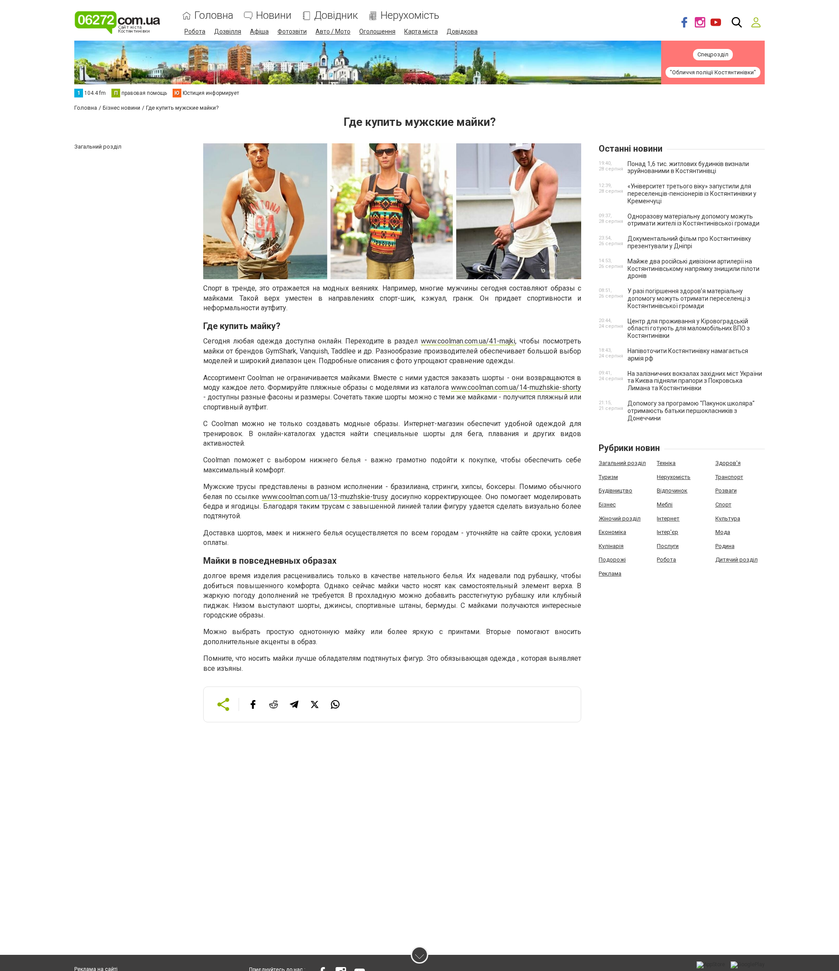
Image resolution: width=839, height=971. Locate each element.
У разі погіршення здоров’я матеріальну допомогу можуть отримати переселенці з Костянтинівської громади (689, 298)
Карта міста (421, 31)
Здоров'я (728, 463)
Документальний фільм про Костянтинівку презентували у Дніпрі (689, 242)
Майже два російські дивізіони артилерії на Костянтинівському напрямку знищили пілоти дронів (693, 269)
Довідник (336, 15)
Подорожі (612, 559)
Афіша (259, 31)
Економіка (612, 532)
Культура (727, 518)
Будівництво (615, 490)
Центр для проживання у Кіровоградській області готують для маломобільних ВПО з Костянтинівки (689, 329)
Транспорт (729, 477)
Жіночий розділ (620, 518)
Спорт (723, 504)
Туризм (608, 477)
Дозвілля (227, 31)
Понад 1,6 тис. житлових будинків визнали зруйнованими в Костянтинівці (688, 167)
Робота (194, 31)
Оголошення (377, 31)
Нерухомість (410, 15)
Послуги (668, 546)
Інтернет (668, 518)
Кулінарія (611, 546)
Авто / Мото (332, 31)
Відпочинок (672, 490)
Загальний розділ (622, 463)
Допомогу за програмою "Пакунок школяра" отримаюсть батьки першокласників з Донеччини (691, 411)
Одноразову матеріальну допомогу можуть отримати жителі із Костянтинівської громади (693, 220)
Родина (725, 546)
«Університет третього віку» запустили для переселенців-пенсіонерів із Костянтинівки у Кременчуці (692, 194)
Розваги (726, 490)
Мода (722, 532)
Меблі (665, 504)
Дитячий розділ (736, 559)
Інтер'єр (667, 532)
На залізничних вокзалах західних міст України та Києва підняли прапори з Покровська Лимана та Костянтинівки (695, 381)
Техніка (666, 463)
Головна (213, 15)
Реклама (610, 573)
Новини (273, 15)
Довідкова (462, 31)
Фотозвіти (292, 31)
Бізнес (607, 504)
